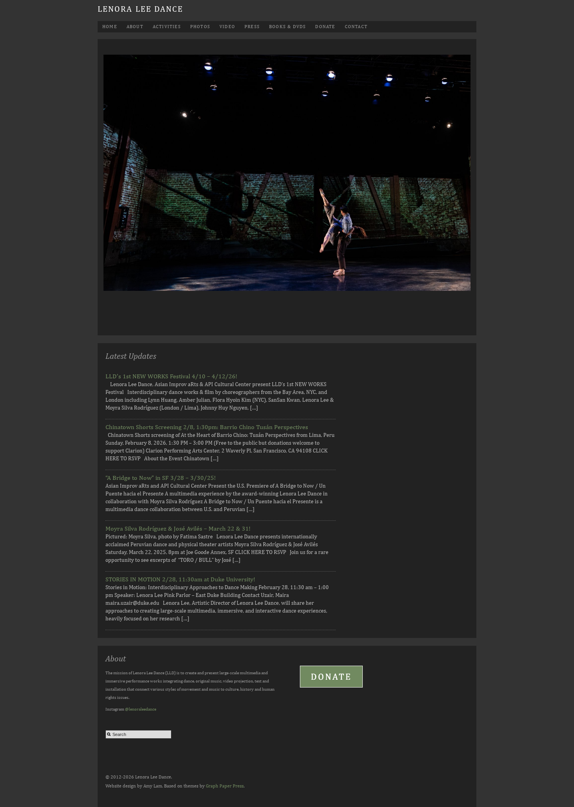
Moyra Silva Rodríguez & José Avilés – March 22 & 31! (178, 528)
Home (109, 26)
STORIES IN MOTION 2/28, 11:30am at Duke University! (180, 579)
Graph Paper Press (225, 786)
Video (227, 26)
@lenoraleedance (140, 708)
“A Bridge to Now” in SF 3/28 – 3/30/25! (160, 477)
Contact (356, 26)
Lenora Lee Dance (141, 9)
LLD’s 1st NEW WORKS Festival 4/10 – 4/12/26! (171, 376)
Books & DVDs (287, 26)
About (135, 26)
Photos (200, 26)
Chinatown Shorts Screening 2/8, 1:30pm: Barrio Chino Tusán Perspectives (206, 427)
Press (252, 26)
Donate (325, 26)
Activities (167, 26)
